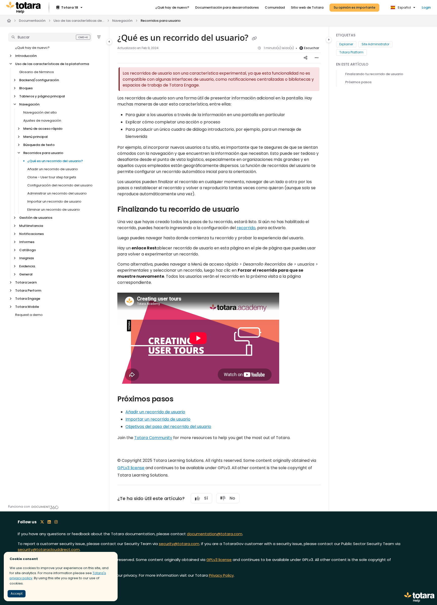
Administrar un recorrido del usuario (57, 193)
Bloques (26, 88)
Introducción (26, 55)
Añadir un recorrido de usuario (52, 169)
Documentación (32, 20)
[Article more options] (317, 58)
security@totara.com (179, 543)
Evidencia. (27, 266)
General (26, 274)
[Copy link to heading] (287, 382)
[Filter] (99, 37)
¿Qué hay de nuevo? (32, 47)
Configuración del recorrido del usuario (60, 185)
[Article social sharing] (305, 58)
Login (426, 7)
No (232, 498)
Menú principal (35, 136)
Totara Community (153, 438)
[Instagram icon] (56, 522)
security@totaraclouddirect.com (49, 549)
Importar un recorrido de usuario (54, 201)
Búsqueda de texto (39, 144)
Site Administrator (375, 44)
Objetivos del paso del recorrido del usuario (168, 426)
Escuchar (311, 48)
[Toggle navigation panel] (109, 42)
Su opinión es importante (354, 7)
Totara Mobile (27, 306)
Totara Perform (28, 290)
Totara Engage (27, 298)
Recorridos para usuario (161, 20)
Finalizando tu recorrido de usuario (374, 74)
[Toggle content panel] (329, 40)
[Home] (23, 8)
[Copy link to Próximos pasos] (181, 399)
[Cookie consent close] (112, 556)
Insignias (26, 258)
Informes (26, 242)
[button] (50, 37)
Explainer (346, 44)
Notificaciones (31, 233)
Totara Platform (351, 52)
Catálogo (27, 250)
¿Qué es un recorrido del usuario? (55, 161)
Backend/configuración (39, 80)
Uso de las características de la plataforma (79, 20)
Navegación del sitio (40, 112)
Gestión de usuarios (35, 217)
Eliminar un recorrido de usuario (53, 209)
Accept (17, 593)
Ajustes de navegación (42, 120)
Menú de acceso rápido (42, 128)
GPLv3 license (130, 468)
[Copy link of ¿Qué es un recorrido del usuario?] (254, 38)
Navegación (122, 20)
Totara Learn (26, 282)
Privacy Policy (221, 575)
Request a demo (29, 314)
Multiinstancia (31, 225)
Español (404, 7)
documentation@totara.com (214, 533)
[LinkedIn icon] (49, 522)
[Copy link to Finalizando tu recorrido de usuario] (247, 210)
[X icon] (42, 522)
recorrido (246, 228)
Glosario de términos (36, 72)
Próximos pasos (358, 82)
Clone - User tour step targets (51, 177)
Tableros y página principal (42, 96)
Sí (206, 498)
